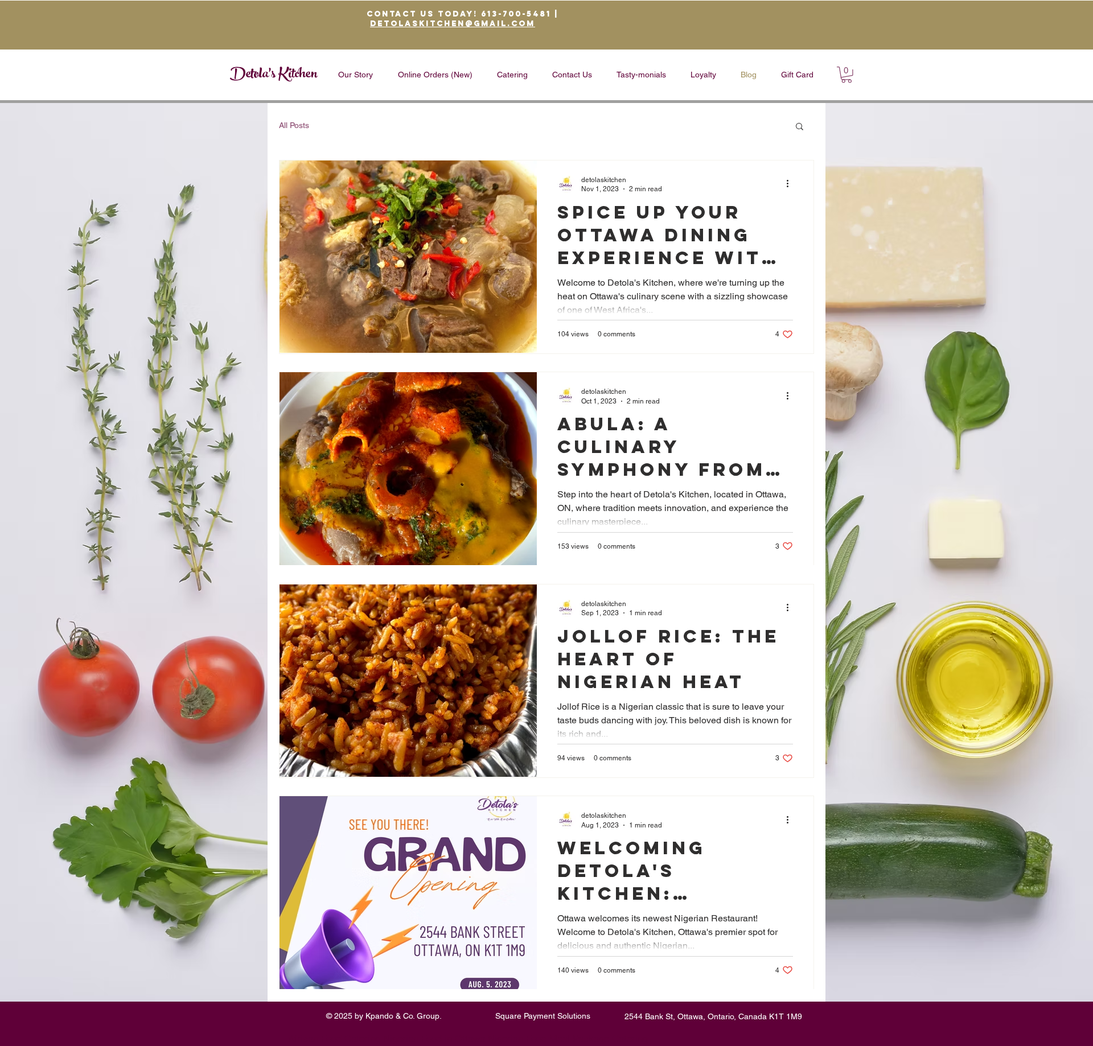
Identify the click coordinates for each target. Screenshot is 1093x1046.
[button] (846, 75)
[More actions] (791, 184)
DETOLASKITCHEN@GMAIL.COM (452, 23)
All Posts (294, 125)
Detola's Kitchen (273, 75)
